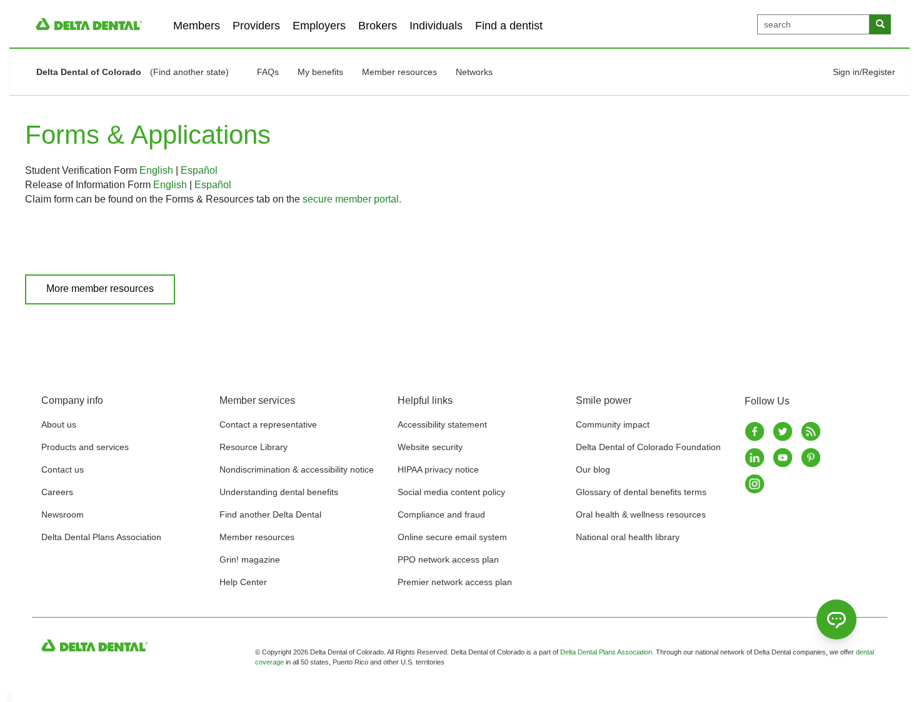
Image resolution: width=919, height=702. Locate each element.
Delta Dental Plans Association (101, 537)
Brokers (377, 25)
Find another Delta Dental (270, 514)
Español (199, 170)
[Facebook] (755, 431)
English (156, 170)
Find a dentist (509, 25)
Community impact (613, 424)
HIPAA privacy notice (438, 469)
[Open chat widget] (836, 619)
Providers (256, 25)
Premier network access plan (455, 582)
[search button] (880, 24)
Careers (57, 492)
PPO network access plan (448, 559)
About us (58, 424)
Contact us (62, 469)
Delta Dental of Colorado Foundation (648, 447)
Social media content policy (451, 492)
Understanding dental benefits (278, 492)
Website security (430, 447)
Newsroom (62, 514)
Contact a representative (268, 424)
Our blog (593, 469)
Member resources (399, 72)
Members (196, 25)
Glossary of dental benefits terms (641, 492)
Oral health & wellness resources (641, 514)
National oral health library (628, 537)
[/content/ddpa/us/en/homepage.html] (89, 23)
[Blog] (812, 431)
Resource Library (253, 447)
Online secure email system (452, 537)
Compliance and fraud (441, 514)
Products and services (85, 447)
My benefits (320, 72)
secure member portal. (352, 199)
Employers (319, 25)
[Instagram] (755, 484)
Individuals (436, 25)
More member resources (100, 288)
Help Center (243, 582)
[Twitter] (784, 431)
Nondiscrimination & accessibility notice (296, 469)
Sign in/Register (864, 72)
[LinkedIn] (755, 458)
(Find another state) (189, 72)
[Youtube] (784, 458)
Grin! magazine (249, 559)
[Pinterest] (812, 458)
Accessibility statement (442, 424)
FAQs (268, 72)
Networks (474, 72)
